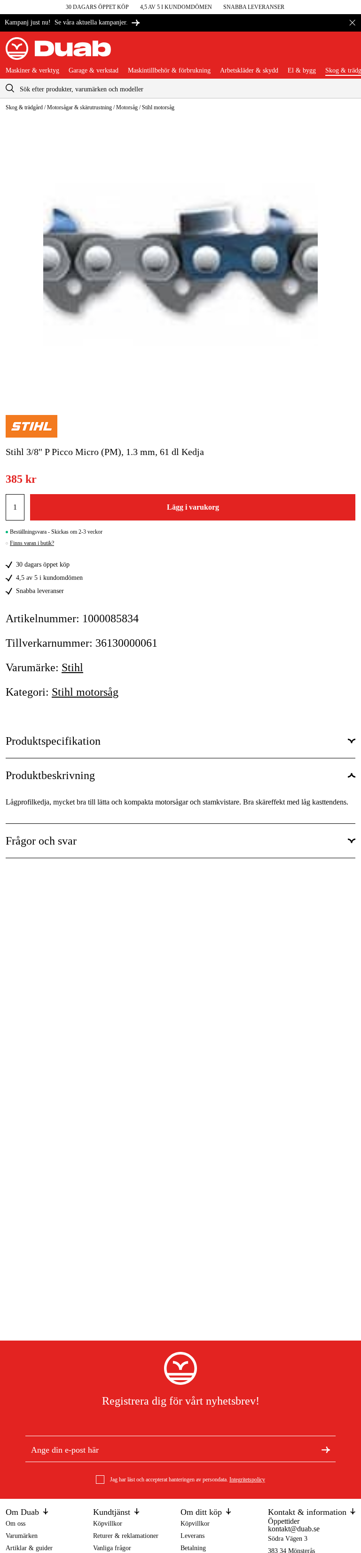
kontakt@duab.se (294, 1529)
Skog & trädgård (24, 107)
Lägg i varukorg (193, 507)
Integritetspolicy (247, 1479)
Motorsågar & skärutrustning (79, 107)
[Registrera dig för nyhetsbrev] (326, 1449)
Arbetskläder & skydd (249, 70)
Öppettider (283, 1521)
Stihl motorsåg (158, 107)
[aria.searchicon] (10, 88)
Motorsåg (127, 107)
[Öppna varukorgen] (347, 52)
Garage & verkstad (93, 70)
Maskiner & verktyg (32, 70)
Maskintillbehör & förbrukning (169, 70)
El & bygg (302, 70)
